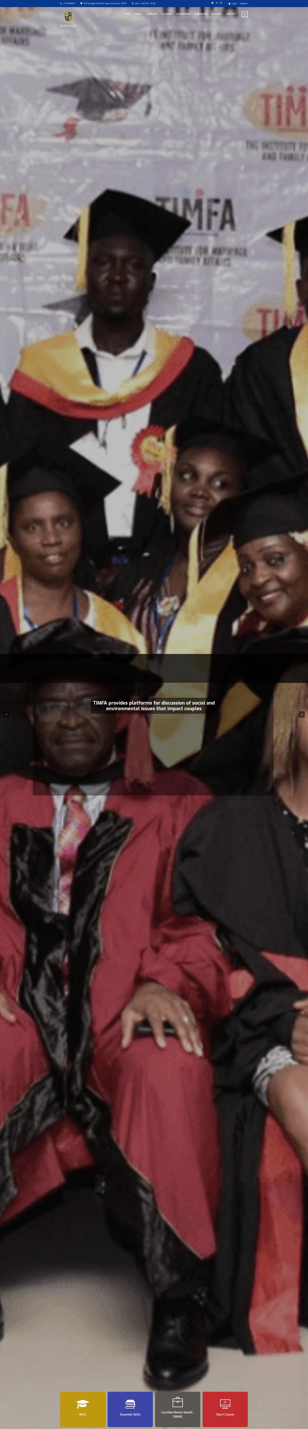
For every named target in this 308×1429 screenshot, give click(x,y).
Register (244, 3)
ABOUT (139, 14)
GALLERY (216, 14)
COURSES (167, 14)
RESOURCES (200, 14)
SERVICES (152, 14)
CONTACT (231, 14)
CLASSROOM (183, 14)
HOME (127, 14)
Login (234, 3)
